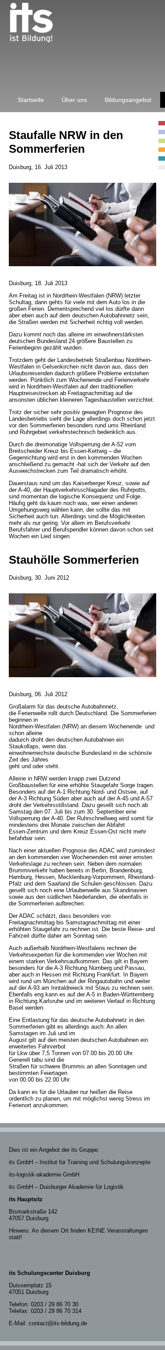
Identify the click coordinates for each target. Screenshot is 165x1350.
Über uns (74, 99)
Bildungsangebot (128, 99)
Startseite (31, 99)
